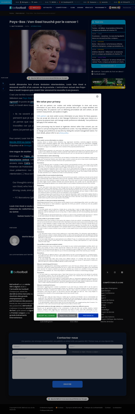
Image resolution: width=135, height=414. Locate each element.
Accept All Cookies (47, 316)
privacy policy (63, 133)
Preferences (88, 316)
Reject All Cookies (67, 316)
